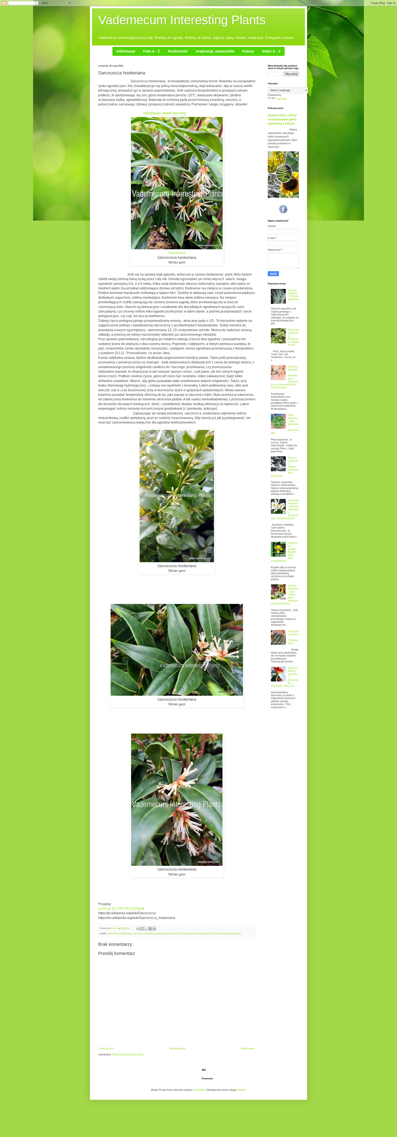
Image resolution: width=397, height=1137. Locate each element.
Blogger (241, 1089)
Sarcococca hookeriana (120, 933)
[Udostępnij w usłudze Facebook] (150, 929)
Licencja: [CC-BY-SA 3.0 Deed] (121, 908)
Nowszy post (106, 1048)
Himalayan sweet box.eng (164, 113)
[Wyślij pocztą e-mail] (138, 929)
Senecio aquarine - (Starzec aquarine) (293, 295)
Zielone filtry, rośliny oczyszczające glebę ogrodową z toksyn (282, 119)
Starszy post (247, 1048)
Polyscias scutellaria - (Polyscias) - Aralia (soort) (293, 337)
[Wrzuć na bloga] (142, 929)
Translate (281, 99)
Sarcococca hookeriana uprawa (225, 933)
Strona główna (177, 1048)
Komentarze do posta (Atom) (128, 1054)
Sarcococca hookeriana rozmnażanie (189, 933)
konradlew (199, 1089)
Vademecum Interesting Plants (182, 20)
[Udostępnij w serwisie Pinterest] (154, 929)
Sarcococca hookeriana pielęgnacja (151, 933)
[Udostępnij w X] (146, 929)
